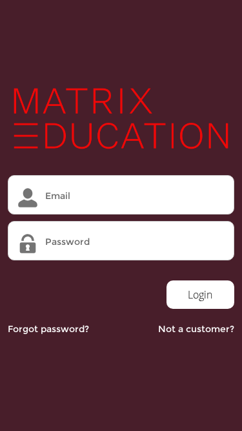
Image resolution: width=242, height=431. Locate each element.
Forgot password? (48, 329)
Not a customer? (196, 329)
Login (200, 295)
